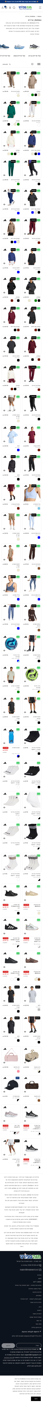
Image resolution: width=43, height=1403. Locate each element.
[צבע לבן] (39, 125)
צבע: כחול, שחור (16, 753)
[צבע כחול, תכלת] (18, 661)
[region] (21, 1389)
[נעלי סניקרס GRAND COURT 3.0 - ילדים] (11, 960)
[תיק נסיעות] (31, 1055)
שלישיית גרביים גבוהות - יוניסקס (35, 813)
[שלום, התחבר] (10, 7)
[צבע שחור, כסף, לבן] (39, 1134)
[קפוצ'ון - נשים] (11, 285)
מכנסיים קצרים (16, 504)
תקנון (39, 1278)
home (39, 16)
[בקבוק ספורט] (11, 736)
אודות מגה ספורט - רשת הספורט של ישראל (28, 1285)
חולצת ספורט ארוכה (36, 625)
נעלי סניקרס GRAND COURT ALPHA (15, 939)
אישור (35, 1399)
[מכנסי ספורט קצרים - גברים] (11, 403)
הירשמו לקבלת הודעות (30, 1332)
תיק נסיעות (37, 1067)
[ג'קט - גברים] (31, 994)
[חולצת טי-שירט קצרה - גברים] (11, 674)
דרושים (39, 1310)
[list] (21, 49)
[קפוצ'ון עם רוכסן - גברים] (31, 139)
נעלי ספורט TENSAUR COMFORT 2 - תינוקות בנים (36, 1127)
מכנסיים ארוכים (15, 91)
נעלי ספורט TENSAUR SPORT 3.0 (37, 939)
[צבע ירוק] (18, 124)
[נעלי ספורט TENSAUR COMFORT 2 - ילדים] (31, 1147)
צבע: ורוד (17, 1068)
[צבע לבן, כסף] (39, 946)
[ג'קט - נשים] (11, 434)
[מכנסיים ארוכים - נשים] (31, 374)
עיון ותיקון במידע (36, 1327)
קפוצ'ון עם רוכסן (35, 150)
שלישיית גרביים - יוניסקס (15, 813)
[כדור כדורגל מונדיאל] (11, 643)
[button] (39, 7)
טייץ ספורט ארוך (35, 533)
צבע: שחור (37, 181)
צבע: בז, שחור (37, 1068)
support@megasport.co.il (29, 1269)
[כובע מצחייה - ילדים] (11, 1084)
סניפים (39, 1275)
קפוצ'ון (38, 91)
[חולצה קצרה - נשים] (31, 434)
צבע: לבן (38, 122)
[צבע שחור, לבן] (39, 849)
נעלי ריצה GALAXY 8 (17, 1126)
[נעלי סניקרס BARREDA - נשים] (31, 893)
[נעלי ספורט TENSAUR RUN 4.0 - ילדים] (11, 893)
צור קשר (38, 1320)
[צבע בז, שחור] (39, 1071)
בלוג (40, 1307)
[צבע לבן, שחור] (39, 818)
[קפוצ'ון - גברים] (31, 80)
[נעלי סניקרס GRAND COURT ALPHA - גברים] (11, 926)
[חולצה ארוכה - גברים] (11, 256)
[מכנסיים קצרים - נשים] (11, 492)
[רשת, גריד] (38, 64)
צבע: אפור (38, 1007)
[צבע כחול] (39, 154)
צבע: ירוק (17, 122)
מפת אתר (38, 1324)
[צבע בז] (39, 95)
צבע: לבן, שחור (36, 815)
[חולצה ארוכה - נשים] (31, 256)
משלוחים (38, 1295)
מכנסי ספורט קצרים (16, 416)
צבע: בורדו (37, 240)
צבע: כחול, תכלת (16, 658)
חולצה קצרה (37, 446)
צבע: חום (38, 565)
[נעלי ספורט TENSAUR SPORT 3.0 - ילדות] (31, 926)
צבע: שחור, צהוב (36, 689)
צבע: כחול (38, 152)
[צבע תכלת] (39, 508)
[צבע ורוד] (18, 1071)
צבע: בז (38, 93)
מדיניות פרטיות (37, 1292)
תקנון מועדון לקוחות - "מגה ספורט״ (30, 1299)
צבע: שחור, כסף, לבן (35, 1131)
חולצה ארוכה (36, 268)
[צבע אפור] (39, 1009)
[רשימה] (32, 64)
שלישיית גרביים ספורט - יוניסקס (36, 748)
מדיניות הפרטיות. (9, 1357)
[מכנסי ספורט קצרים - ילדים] (31, 643)
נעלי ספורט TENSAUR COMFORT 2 (36, 1160)
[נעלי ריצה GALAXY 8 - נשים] (11, 1114)
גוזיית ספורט (36, 504)
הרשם (8, 1346)
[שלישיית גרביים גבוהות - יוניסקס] (31, 800)
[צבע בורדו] (39, 242)
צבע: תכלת (37, 505)
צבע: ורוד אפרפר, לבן (15, 1131)
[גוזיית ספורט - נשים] (31, 492)
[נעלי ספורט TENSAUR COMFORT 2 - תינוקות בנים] (31, 1114)
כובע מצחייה (16, 1096)
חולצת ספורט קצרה (16, 565)
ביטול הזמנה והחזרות (35, 1289)
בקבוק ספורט (16, 747)
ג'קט (18, 446)
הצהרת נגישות (37, 1314)
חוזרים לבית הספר (35, 1302)
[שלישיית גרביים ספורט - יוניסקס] (31, 736)
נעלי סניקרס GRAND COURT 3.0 (15, 973)
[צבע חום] (39, 568)
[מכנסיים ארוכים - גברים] (11, 80)
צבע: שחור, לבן (36, 846)
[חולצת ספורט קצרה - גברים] (11, 552)
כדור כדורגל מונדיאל (16, 656)
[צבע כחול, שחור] (18, 756)
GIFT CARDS (37, 1282)
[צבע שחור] (39, 184)
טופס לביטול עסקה (35, 1317)
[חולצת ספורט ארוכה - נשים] (31, 612)
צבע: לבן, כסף (37, 944)
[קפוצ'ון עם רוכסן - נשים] (31, 315)
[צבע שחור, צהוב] (39, 692)
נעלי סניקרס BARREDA (37, 905)
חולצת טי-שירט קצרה (15, 686)
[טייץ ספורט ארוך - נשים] (31, 522)
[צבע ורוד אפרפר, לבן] (18, 1133)
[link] (35, 95)
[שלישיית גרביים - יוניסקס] (11, 800)
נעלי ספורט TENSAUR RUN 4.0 (15, 906)
